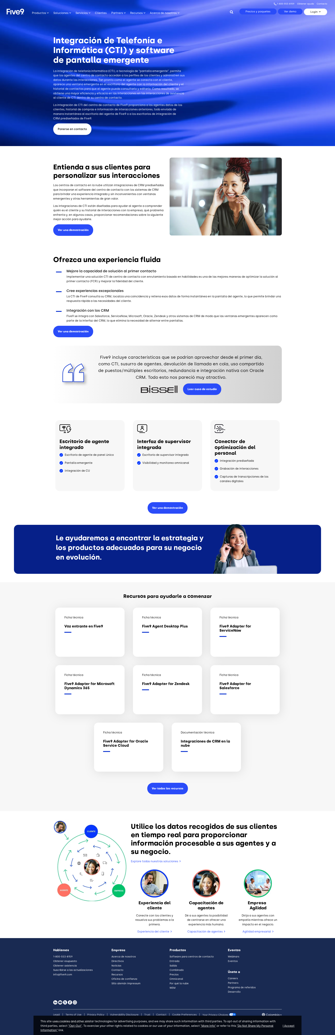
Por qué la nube (179, 983)
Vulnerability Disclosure (124, 1014)
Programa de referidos (242, 987)
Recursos (136, 13)
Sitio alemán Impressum (125, 983)
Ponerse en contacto (72, 129)
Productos (39, 13)
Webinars (233, 956)
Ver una (73, 331)
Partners (117, 13)
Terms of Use (73, 1014)
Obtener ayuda (305, 3)
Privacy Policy (95, 1014)
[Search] (231, 12)
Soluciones (60, 13)
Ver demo (290, 11)
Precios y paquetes (257, 11)
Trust (147, 1014)
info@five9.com (62, 974)
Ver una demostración (73, 230)
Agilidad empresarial (257, 931)
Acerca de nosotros (163, 13)
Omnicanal (176, 978)
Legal (56, 1014)
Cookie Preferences (184, 1014)
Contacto (322, 3)
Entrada (174, 961)
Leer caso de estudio (202, 389)
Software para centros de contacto (192, 956)
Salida (173, 965)
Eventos (233, 961)
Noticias (116, 965)
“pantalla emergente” (154, 71)
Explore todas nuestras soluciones (154, 861)
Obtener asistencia (65, 965)
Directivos (117, 961)
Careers (233, 978)
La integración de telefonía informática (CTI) (84, 71)
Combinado (177, 970)
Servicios (82, 13)
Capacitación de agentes (205, 931)
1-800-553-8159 (285, 3)
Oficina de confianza (124, 978)
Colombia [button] (273, 1015)
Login (314, 11)
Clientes (101, 13)
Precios (174, 974)
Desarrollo (234, 991)
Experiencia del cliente (153, 931)
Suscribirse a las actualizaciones (73, 970)
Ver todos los (167, 788)
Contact (161, 1014)
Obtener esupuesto (65, 961)
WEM (173, 987)
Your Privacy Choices (215, 1014)
